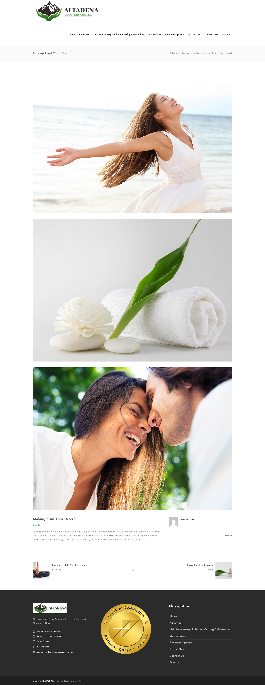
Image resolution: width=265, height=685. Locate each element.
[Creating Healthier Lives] (132, 142)
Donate (174, 662)
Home (173, 616)
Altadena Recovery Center (185, 53)
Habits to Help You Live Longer (70, 565)
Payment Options (181, 642)
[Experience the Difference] (132, 290)
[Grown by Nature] (132, 438)
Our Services (178, 636)
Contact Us (177, 656)
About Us (175, 623)
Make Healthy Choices (200, 565)
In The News (178, 649)
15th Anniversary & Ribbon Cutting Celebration (200, 629)
